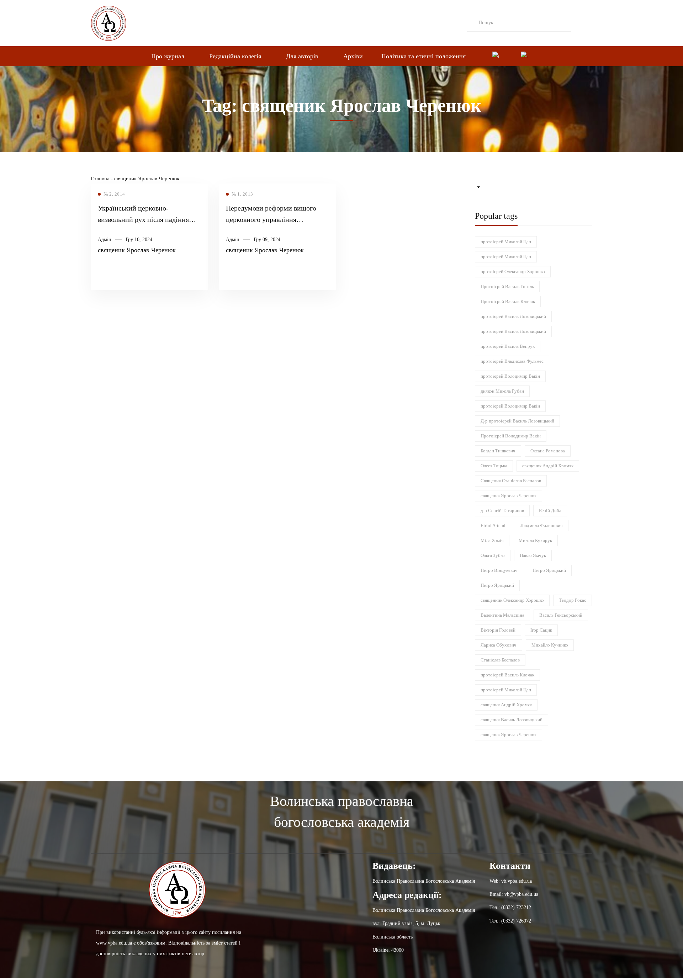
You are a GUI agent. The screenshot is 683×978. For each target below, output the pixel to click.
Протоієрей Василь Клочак (508, 301)
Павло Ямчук (533, 555)
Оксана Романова (547, 450)
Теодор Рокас (572, 600)
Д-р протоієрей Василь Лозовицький (517, 421)
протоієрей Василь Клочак (507, 674)
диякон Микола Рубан (502, 391)
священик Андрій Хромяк (547, 465)
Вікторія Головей (498, 630)
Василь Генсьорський (560, 615)
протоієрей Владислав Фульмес (512, 361)
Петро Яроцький (549, 570)
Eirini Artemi (493, 525)
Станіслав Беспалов (500, 660)
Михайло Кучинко (549, 645)
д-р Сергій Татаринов (502, 510)
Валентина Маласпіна (502, 615)
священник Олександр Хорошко (512, 600)
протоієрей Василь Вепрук (508, 346)
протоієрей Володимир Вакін (510, 376)
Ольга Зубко (493, 555)
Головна (100, 178)
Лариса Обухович (499, 645)
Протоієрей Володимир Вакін (511, 435)
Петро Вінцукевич (499, 570)
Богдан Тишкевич (498, 450)
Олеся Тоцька (494, 465)
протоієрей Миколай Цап (506, 241)
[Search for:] (519, 22)
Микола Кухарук (535, 540)
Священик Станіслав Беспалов (511, 480)
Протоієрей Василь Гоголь (507, 286)
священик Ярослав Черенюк (137, 250)
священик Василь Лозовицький (511, 719)
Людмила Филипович (541, 525)
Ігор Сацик (541, 630)
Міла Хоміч (492, 540)
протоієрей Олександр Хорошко (513, 271)
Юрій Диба (550, 510)
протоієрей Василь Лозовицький (513, 316)
